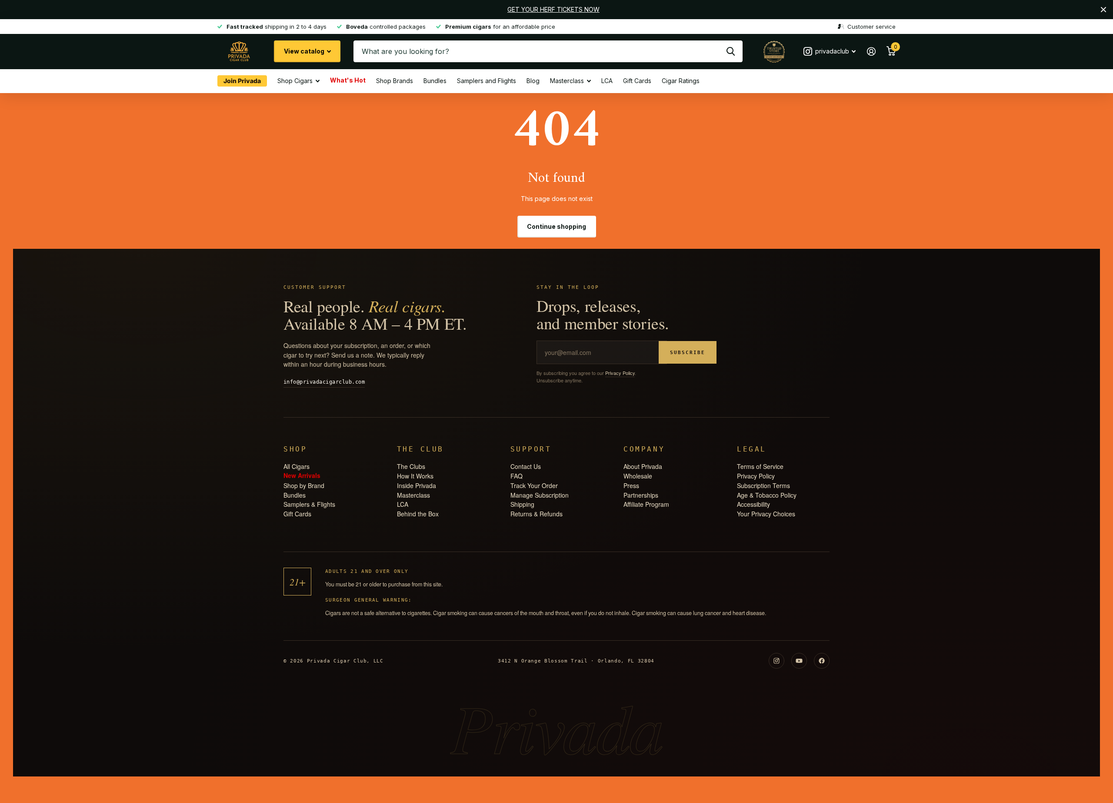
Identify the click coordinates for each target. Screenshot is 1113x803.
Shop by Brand (303, 485)
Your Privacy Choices (766, 513)
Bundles (435, 80)
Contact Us (525, 466)
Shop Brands (394, 80)
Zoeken (731, 51)
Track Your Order (534, 485)
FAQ (516, 476)
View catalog (305, 51)
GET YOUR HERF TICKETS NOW (553, 9)
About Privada (642, 466)
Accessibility (753, 504)
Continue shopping (556, 226)
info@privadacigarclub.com (324, 382)
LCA (607, 80)
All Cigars (296, 466)
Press (631, 485)
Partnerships (640, 495)
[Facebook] (822, 661)
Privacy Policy (620, 372)
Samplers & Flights (309, 504)
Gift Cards (637, 80)
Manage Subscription (539, 495)
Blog (533, 80)
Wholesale (637, 476)
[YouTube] (799, 661)
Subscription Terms (763, 485)
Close (1103, 9)
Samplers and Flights (486, 80)
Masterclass (567, 80)
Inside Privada (416, 485)
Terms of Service (760, 466)
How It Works (415, 476)
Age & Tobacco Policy (766, 495)
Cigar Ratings (681, 80)
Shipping (522, 504)
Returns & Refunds (536, 513)
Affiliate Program (646, 504)
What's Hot (348, 79)
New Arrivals (301, 474)
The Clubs (411, 466)
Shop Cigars (295, 80)
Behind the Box (418, 513)
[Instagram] (776, 661)
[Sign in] (871, 51)
